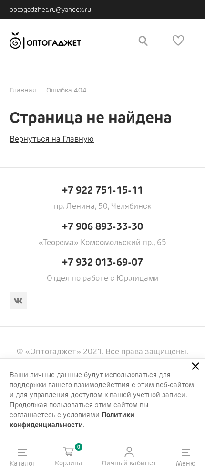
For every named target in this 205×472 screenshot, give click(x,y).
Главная (23, 90)
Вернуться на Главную (52, 139)
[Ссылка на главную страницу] (67, 40)
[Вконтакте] (18, 300)
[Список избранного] (178, 40)
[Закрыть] (195, 366)
